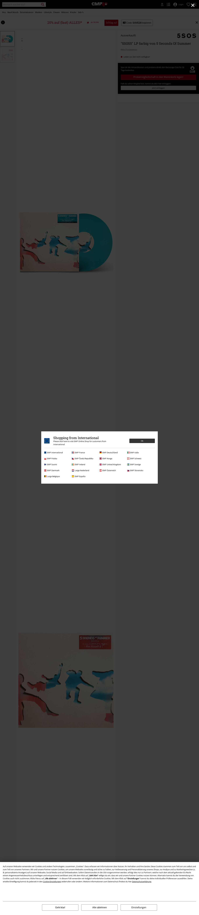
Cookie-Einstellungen (52, 881)
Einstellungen (138, 907)
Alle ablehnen (99, 907)
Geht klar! (60, 907)
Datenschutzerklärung (141, 881)
